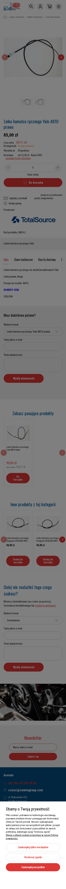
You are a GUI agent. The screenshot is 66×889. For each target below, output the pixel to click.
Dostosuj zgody (33, 857)
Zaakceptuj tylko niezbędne (33, 847)
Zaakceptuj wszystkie (33, 867)
